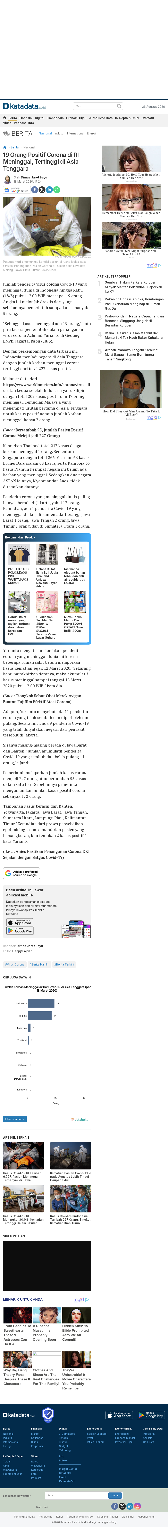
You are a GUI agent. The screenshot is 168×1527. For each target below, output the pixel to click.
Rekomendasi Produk (20, 537)
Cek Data (148, 1442)
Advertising (45, 1516)
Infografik (149, 1433)
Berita (12, 118)
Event (62, 1477)
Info (31, 123)
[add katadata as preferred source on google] (47, 873)
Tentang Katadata (24, 1516)
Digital (39, 118)
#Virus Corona (15, 964)
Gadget (63, 1446)
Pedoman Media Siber (80, 1516)
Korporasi (37, 1446)
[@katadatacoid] (137, 1505)
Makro (35, 1433)
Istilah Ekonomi (96, 1442)
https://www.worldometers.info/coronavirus (43, 384)
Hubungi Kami (146, 1516)
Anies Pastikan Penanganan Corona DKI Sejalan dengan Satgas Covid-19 (46, 854)
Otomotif (148, 118)
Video (7, 123)
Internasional (75, 133)
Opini (6, 1465)
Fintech (63, 1437)
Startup (63, 1442)
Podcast (20, 123)
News (34, 1461)
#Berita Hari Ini (39, 964)
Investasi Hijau (124, 1442)
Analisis (147, 1437)
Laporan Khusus (12, 1473)
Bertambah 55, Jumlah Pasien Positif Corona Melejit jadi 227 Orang (43, 433)
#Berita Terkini (64, 964)
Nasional (45, 133)
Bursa (34, 1442)
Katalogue (37, 1469)
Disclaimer (127, 1516)
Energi (91, 133)
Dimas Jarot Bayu (34, 177)
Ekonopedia (55, 118)
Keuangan (37, 1437)
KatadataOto (67, 1481)
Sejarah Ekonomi (97, 1433)
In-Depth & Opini (127, 118)
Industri (59, 133)
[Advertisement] (131, 490)
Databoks (65, 1473)
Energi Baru (122, 1433)
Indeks (63, 1460)
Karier (59, 1516)
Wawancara (10, 1469)
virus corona (47, 284)
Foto (34, 1473)
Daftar (115, 1495)
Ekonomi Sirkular (125, 1437)
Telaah (7, 1461)
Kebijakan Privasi (107, 1516)
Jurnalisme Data (101, 118)
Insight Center (68, 1468)
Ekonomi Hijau (76, 118)
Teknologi (65, 1450)
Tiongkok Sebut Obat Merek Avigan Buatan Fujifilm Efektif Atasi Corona (42, 698)
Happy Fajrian (22, 951)
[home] (4, 118)
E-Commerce (67, 1433)
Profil (90, 1437)
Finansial (26, 118)
